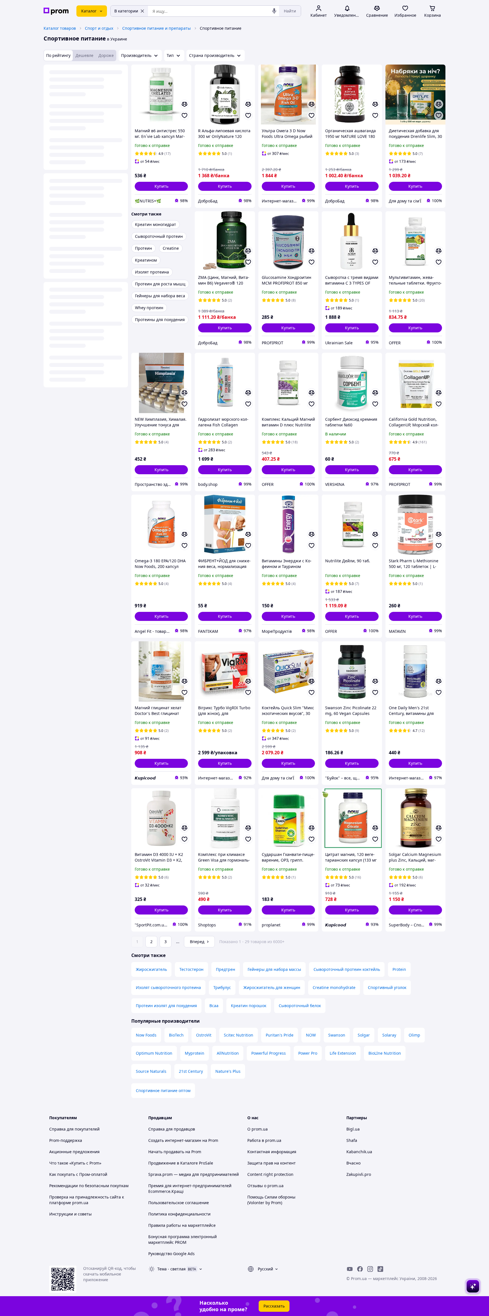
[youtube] (349, 1269)
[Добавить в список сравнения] (184, 104)
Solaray (389, 1035)
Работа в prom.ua (264, 1140)
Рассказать (274, 1306)
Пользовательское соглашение (178, 1202)
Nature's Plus (228, 1071)
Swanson (336, 1035)
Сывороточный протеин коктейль (347, 969)
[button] (161, 186)
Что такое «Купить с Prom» (75, 1163)
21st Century (191, 1071)
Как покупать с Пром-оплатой (78, 1174)
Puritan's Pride (279, 1035)
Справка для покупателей (74, 1129)
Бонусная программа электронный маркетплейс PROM (182, 1239)
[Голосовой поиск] (274, 11)
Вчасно (353, 1163)
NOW (311, 1035)
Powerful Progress (268, 1053)
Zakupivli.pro (358, 1174)
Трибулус (222, 987)
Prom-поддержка (65, 1140)
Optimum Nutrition (154, 1053)
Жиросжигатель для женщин (271, 987)
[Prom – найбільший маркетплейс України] (56, 11)
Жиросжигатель (151, 969)
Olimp (414, 1035)
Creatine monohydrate (334, 987)
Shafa (351, 1140)
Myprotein (194, 1053)
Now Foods (146, 1035)
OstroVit (203, 1035)
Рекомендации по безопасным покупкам (88, 1185)
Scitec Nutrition (238, 1035)
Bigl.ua (353, 1129)
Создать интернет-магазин (174, 1140)
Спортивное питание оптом (163, 1090)
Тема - (171, 1269)
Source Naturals (151, 1071)
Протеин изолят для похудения (166, 1005)
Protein (399, 969)
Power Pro (307, 1053)
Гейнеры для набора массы (274, 969)
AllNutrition (228, 1053)
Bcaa (213, 1005)
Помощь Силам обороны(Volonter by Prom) (271, 1199)
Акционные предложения (74, 1151)
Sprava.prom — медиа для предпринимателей (193, 1174)
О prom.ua (257, 1129)
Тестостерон (191, 969)
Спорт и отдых (99, 28)
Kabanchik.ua (359, 1151)
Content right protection (270, 1174)
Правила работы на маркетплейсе (182, 1225)
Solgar (364, 1035)
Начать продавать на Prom (174, 1151)
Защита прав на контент (271, 1163)
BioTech (176, 1035)
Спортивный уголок (387, 987)
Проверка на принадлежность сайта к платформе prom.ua (86, 1199)
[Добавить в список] (184, 115)
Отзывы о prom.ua (265, 1185)
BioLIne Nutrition (384, 1053)
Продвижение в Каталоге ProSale (180, 1163)
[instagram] (370, 1269)
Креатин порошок (248, 1005)
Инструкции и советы (70, 1214)
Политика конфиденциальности (179, 1214)
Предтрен (225, 969)
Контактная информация (271, 1151)
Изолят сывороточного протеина (168, 987)
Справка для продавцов (171, 1129)
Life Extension (343, 1053)
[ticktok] (380, 1269)
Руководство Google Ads (171, 1253)
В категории (126, 11)
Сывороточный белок (300, 1005)
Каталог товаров (60, 28)
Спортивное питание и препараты (156, 28)
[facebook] (360, 1269)
